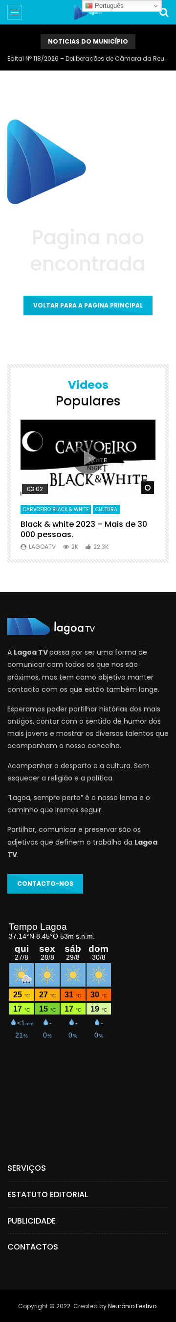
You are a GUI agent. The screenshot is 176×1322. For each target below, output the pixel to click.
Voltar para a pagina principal (88, 305)
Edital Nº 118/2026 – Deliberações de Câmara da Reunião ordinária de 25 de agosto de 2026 (88, 58)
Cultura (106, 509)
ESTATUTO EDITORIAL (47, 1194)
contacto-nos (45, 883)
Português (108, 5)
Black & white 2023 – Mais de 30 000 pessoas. (84, 530)
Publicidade (31, 1221)
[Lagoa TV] (88, 12)
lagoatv (42, 547)
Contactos (32, 1246)
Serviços (26, 1168)
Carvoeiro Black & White (55, 509)
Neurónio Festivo (132, 1306)
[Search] (164, 12)
